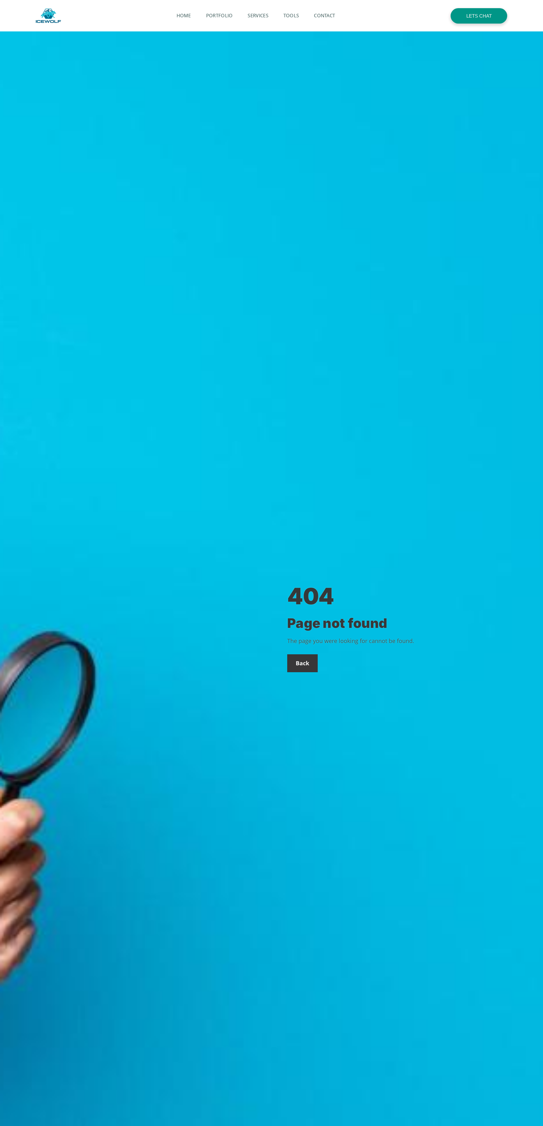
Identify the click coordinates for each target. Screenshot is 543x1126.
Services (258, 15)
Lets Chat (479, 16)
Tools (291, 15)
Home (184, 15)
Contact (324, 15)
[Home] (48, 15)
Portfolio (219, 15)
